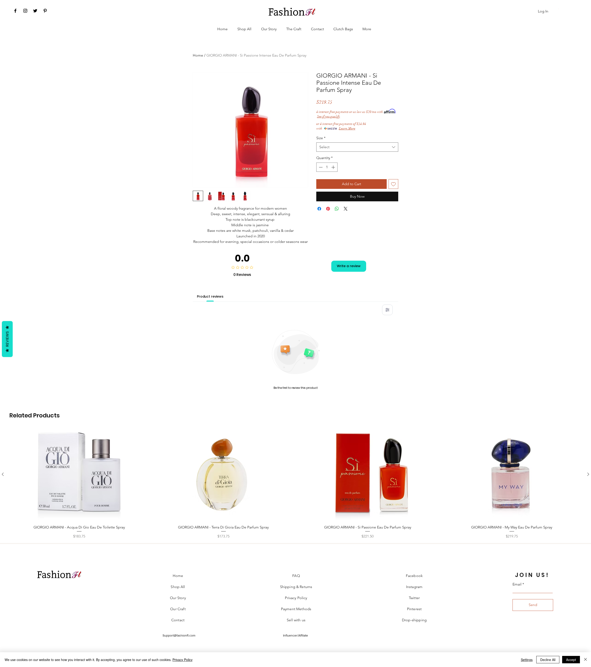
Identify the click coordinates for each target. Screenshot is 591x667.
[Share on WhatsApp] (337, 208)
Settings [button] (527, 659)
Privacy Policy (182, 659)
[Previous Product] (3, 474)
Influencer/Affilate (295, 635)
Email (517, 584)
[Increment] (333, 167)
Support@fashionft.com (179, 635)
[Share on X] (345, 208)
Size (321, 138)
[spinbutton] (326, 167)
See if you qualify (328, 116)
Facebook (414, 575)
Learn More (347, 128)
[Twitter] (35, 10)
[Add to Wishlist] (393, 184)
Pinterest (414, 609)
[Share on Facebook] (319, 208)
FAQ (296, 575)
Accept (571, 659)
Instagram (414, 587)
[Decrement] (320, 167)
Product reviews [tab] (210, 296)
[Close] (585, 659)
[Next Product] (588, 474)
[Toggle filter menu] (387, 310)
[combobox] (357, 147)
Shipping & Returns (296, 587)
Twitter (414, 598)
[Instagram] (25, 10)
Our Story (178, 598)
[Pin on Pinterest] (328, 208)
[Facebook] (15, 10)
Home (198, 55)
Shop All (178, 587)
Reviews (7, 339)
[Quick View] (79, 474)
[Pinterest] (45, 10)
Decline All (547, 659)
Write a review (349, 266)
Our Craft (177, 609)
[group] (295, 483)
